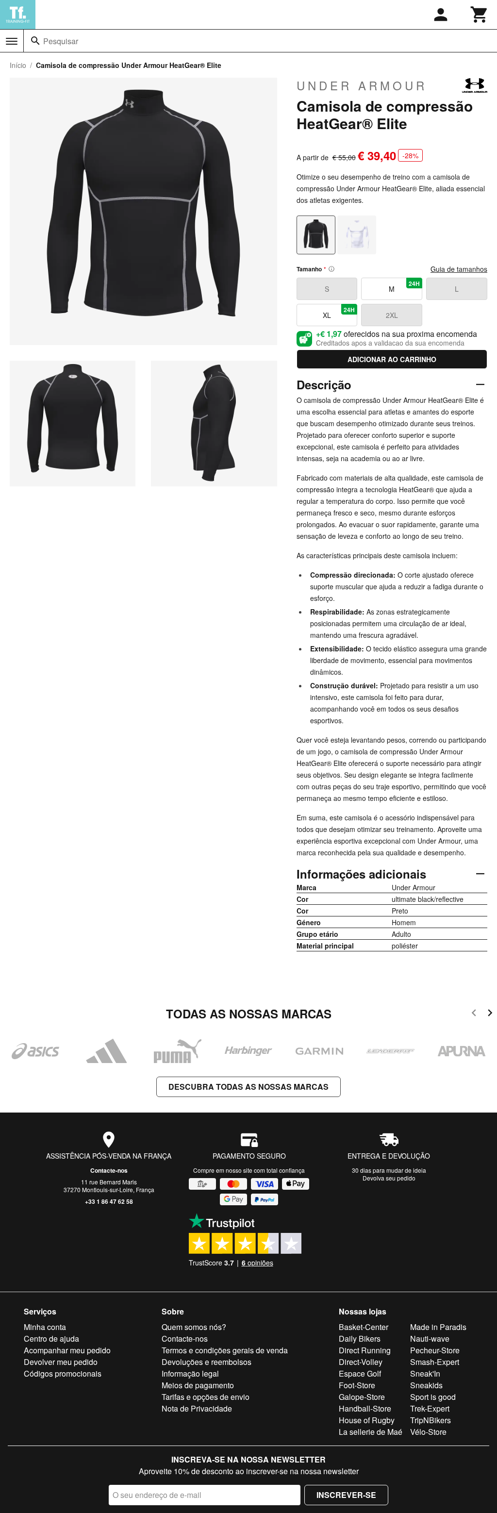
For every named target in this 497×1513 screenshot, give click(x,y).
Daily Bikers (360, 1338)
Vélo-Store (428, 1431)
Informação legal (190, 1373)
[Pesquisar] (35, 41)
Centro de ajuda (51, 1338)
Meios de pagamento (198, 1385)
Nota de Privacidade (197, 1408)
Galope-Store (362, 1396)
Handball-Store (365, 1408)
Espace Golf (360, 1373)
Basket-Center (363, 1326)
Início (18, 65)
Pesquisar (60, 41)
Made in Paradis (438, 1326)
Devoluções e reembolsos (206, 1361)
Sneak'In (425, 1373)
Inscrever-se (346, 1494)
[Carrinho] (479, 14)
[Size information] (331, 269)
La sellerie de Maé (370, 1431)
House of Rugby (367, 1420)
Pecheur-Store (435, 1350)
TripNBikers (430, 1420)
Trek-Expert (429, 1408)
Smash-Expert (434, 1361)
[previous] (474, 1014)
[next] (490, 1014)
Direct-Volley (360, 1361)
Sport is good (433, 1396)
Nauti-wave (429, 1338)
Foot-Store (357, 1385)
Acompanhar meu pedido (67, 1350)
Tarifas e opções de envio (205, 1396)
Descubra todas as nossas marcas (248, 1086)
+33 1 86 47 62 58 (109, 1201)
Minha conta (45, 1326)
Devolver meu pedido (61, 1361)
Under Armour (362, 85)
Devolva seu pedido (389, 1178)
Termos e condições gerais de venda (225, 1350)
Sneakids (426, 1385)
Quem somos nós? (194, 1326)
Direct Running (365, 1350)
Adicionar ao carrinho (392, 359)
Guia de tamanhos (459, 269)
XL (339, 312)
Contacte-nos (109, 1170)
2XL (392, 315)
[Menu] (11, 41)
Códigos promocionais (62, 1373)
